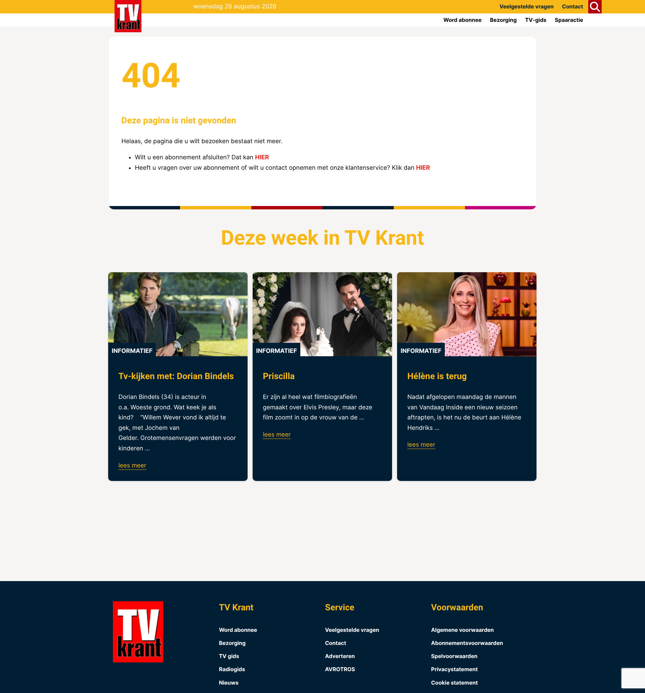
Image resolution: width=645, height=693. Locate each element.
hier (262, 157)
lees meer (132, 465)
